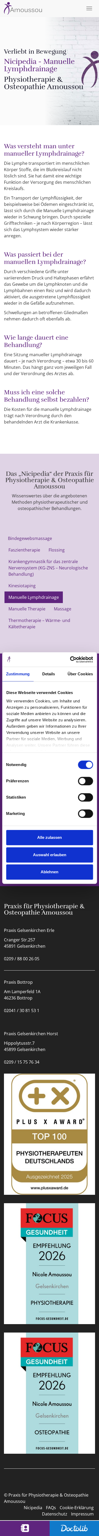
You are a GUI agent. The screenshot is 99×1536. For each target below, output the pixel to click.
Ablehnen (49, 872)
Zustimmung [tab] (18, 674)
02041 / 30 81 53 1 (21, 1010)
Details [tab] (48, 674)
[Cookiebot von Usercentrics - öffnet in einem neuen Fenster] (70, 659)
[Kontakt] (25, 1528)
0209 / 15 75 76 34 (21, 1062)
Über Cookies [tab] (80, 674)
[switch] (85, 781)
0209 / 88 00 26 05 (21, 959)
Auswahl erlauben (49, 855)
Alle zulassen (49, 837)
